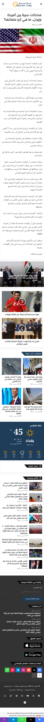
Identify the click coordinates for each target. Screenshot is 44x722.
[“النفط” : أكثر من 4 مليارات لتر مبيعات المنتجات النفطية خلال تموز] (35, 508)
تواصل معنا (12, 690)
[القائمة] (3, 5)
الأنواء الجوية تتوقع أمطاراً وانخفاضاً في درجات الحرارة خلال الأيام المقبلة (14, 541)
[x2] (39, 675)
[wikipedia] (34, 675)
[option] (22, 274)
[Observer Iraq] (22, 4)
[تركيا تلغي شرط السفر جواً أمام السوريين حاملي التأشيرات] (32, 366)
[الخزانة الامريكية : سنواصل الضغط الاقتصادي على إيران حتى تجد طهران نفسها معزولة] (11, 396)
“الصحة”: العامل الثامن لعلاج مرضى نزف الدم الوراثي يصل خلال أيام (15, 517)
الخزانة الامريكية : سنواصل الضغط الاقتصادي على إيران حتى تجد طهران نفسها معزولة (11, 410)
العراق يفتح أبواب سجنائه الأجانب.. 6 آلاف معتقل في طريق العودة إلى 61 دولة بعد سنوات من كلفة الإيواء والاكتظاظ (14, 530)
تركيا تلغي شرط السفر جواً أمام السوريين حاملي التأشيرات (33, 379)
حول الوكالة (20, 690)
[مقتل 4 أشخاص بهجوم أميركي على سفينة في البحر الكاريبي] (11, 366)
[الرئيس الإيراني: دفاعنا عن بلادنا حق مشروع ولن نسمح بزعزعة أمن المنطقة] (35, 564)
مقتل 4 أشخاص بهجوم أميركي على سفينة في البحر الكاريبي (13, 379)
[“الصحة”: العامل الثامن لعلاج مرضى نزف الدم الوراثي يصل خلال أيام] (35, 519)
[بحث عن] (41, 5)
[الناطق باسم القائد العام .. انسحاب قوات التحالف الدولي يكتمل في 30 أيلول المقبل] (35, 486)
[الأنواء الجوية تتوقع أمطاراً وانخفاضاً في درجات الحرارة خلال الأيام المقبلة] (35, 543)
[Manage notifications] (38, 717)
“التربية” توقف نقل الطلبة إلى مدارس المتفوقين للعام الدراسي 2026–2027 (16, 497)
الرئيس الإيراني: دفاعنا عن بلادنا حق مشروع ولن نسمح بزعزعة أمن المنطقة (15, 564)
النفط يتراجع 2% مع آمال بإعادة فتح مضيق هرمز (33, 408)
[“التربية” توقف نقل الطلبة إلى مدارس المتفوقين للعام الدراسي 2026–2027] (35, 497)
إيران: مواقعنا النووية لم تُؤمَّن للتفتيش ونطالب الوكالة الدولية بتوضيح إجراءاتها (24, 278)
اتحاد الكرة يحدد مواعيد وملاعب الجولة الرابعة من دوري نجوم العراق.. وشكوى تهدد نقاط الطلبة (14, 552)
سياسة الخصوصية (30, 690)
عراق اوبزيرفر (8, 686)
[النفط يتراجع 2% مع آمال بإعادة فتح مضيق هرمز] (32, 396)
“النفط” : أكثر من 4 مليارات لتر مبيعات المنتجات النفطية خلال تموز (15, 506)
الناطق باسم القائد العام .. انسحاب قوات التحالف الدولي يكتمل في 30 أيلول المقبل (15, 485)
